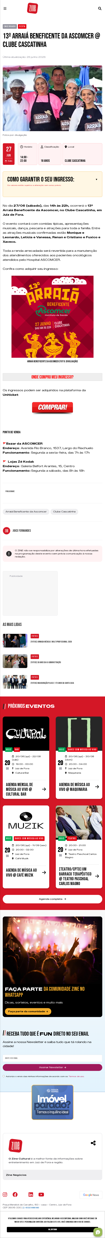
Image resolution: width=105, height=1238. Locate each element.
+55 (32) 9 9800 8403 (31, 1208)
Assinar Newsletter (51, 1067)
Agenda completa (51, 899)
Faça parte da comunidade (26, 1011)
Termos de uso (76, 1076)
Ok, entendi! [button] (52, 1229)
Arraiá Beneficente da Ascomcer (26, 511)
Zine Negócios (16, 1175)
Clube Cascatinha (75, 161)
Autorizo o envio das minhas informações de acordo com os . (45, 1076)
